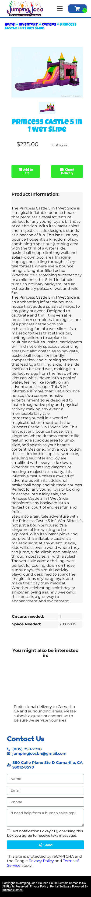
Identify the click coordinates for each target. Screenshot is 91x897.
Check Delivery (67, 171)
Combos (49, 25)
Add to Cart (27, 171)
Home (10, 25)
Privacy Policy (41, 861)
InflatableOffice (12, 890)
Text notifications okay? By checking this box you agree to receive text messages (45, 833)
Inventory (28, 25)
